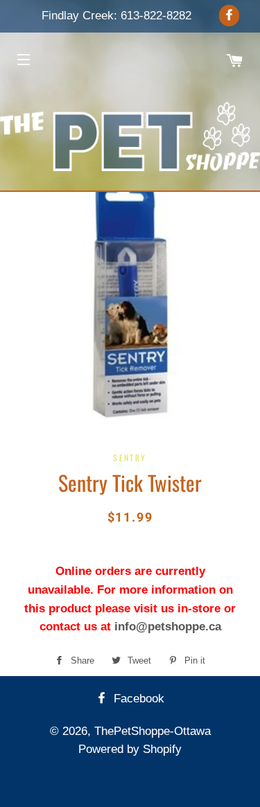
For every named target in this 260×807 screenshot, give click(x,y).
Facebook (137, 698)
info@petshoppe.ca (167, 626)
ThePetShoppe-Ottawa (152, 731)
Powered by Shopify (130, 749)
